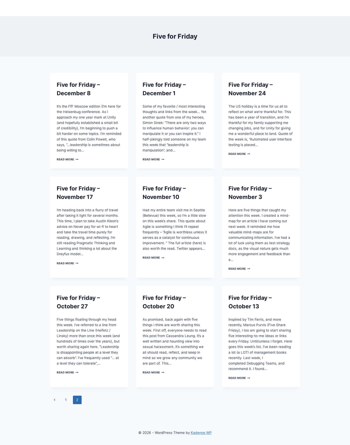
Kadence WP (201, 433)
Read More (67, 159)
